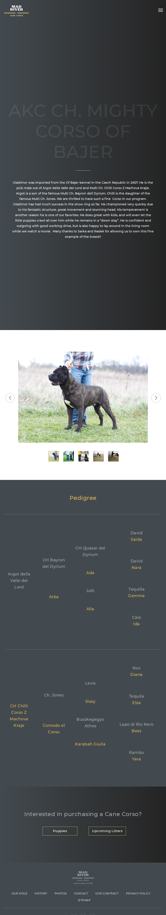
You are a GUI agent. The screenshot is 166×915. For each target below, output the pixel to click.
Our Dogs (19, 893)
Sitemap (84, 900)
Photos (61, 893)
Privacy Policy (138, 893)
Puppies (60, 831)
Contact (81, 893)
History (41, 893)
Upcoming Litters (107, 831)
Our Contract (107, 893)
